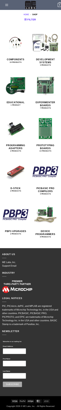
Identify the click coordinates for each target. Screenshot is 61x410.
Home (26, 14)
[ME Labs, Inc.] (30, 5)
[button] (6, 4)
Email (13, 266)
